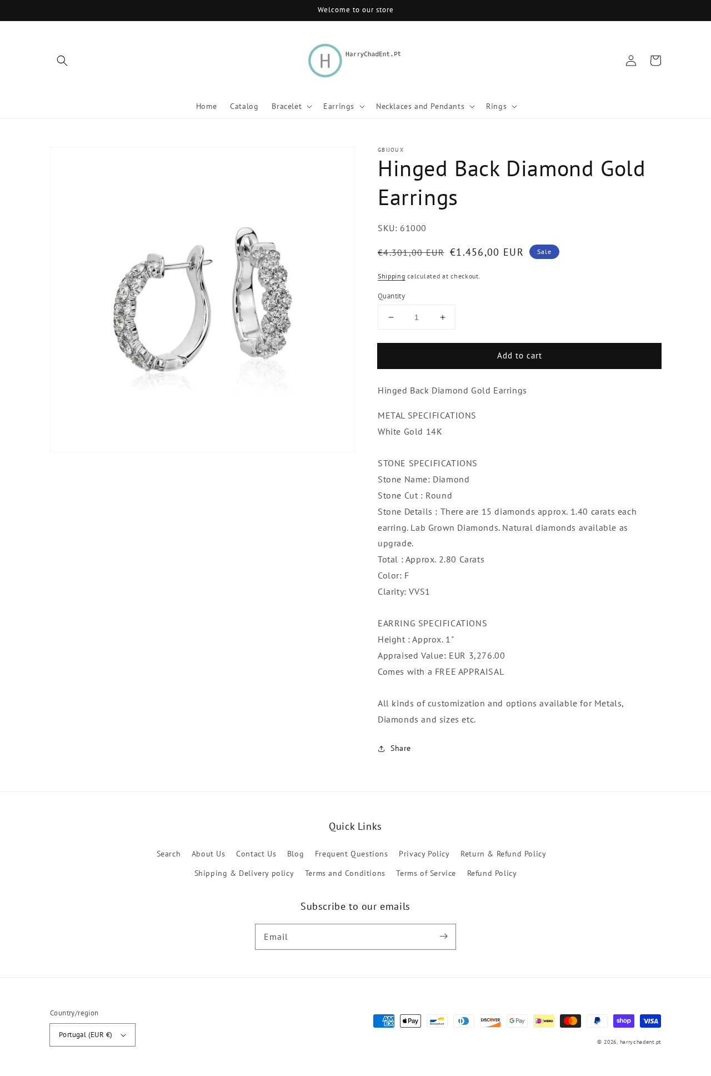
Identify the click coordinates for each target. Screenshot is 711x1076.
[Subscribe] (443, 936)
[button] (62, 60)
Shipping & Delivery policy (244, 873)
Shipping (391, 276)
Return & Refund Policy (503, 854)
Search (169, 854)
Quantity (391, 296)
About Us (209, 854)
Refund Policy (492, 873)
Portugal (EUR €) (85, 1034)
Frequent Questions (351, 854)
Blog (295, 854)
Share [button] (400, 748)
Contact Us (256, 854)
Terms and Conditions (345, 873)
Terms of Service (426, 873)
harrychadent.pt (641, 1041)
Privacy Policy (424, 854)
